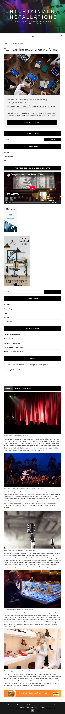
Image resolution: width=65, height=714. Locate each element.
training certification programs (15, 370)
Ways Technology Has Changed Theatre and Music (19, 550)
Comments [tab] (27, 388)
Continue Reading (32, 122)
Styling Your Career (10, 339)
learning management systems (19, 108)
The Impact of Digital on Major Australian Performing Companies (23, 488)
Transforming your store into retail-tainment (17, 671)
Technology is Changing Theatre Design (16, 435)
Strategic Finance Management (13, 351)
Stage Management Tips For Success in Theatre (18, 609)
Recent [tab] (17, 388)
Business (25, 106)
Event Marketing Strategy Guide (13, 347)
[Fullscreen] (58, 202)
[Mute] (56, 202)
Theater (6, 152)
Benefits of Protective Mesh (12, 334)
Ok (32, 710)
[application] (32, 188)
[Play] (6, 202)
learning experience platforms (42, 106)
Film (5, 161)
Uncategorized (8, 321)
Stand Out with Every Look (12, 343)
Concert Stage (8, 156)
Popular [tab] (8, 388)
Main (5, 313)
